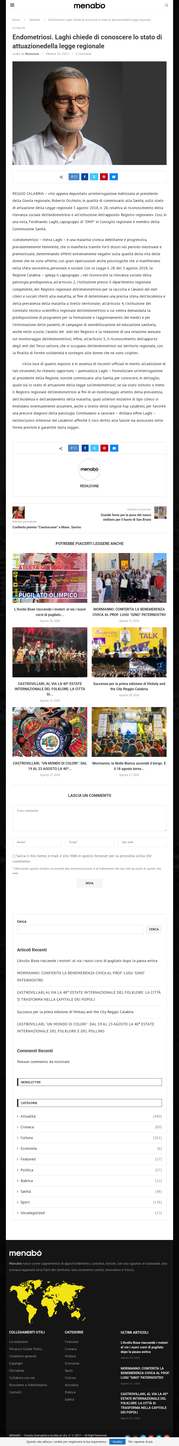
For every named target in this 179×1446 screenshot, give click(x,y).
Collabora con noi (22, 1377)
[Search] (166, 6)
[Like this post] (75, 176)
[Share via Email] (114, 176)
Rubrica (91, 1180)
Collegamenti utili (27, 1332)
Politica (91, 1169)
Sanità (91, 1191)
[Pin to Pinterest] (104, 176)
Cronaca (91, 1126)
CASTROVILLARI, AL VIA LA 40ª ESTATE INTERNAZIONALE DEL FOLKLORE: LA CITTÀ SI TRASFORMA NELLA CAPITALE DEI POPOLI (144, 1403)
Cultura (91, 1137)
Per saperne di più (141, 1441)
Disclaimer (16, 1370)
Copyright (16, 1363)
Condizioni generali (22, 1356)
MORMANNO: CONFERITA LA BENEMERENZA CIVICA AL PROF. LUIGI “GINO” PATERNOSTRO (145, 1373)
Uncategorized (91, 1212)
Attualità (34, 20)
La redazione (18, 1341)
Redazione (32, 54)
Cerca (21, 921)
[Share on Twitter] (94, 176)
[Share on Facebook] (84, 176)
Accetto (117, 1442)
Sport (91, 1202)
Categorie (74, 1332)
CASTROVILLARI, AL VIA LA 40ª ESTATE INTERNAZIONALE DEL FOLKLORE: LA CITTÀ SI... (50, 689)
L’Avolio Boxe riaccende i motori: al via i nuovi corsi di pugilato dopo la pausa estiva (87, 960)
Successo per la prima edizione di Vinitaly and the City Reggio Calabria (75, 1011)
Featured (91, 1159)
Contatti (15, 1392)
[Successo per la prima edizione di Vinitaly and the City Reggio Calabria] (129, 652)
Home (16, 20)
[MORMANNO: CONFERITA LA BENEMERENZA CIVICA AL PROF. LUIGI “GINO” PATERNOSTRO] (129, 578)
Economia (91, 1148)
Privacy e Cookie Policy (25, 1349)
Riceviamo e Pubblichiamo (28, 1385)
